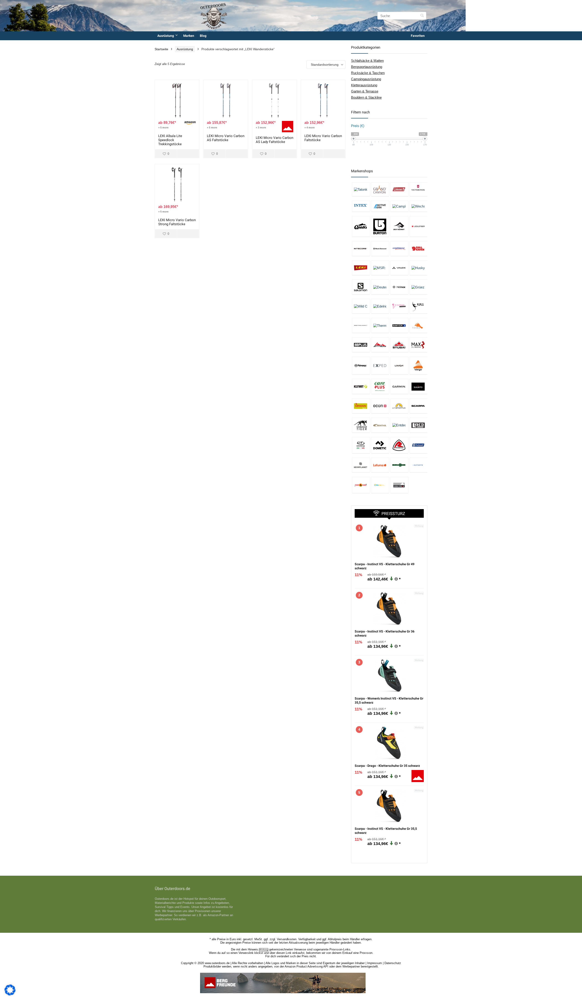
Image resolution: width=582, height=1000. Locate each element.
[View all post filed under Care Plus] (380, 386)
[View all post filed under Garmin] (399, 386)
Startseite (161, 49)
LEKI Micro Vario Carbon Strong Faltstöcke (177, 222)
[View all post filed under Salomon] (361, 287)
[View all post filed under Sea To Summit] (399, 226)
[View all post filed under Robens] (399, 445)
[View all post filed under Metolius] (361, 325)
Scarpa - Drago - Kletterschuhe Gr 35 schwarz (387, 766)
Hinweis (253, 949)
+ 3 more (261, 127)
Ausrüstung (165, 36)
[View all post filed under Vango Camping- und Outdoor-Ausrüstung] (418, 366)
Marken (188, 36)
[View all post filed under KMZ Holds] (418, 306)
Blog (203, 36)
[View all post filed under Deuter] (380, 287)
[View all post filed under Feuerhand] (361, 485)
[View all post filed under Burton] (380, 226)
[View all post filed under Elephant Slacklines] (399, 306)
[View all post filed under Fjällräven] (418, 248)
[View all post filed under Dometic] (380, 445)
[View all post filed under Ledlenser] (418, 226)
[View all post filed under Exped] (380, 366)
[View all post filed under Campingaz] (399, 248)
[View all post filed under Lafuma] (380, 465)
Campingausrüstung (366, 79)
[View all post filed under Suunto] (418, 386)
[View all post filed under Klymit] (361, 386)
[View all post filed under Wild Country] (361, 306)
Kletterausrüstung (364, 85)
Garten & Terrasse (364, 91)
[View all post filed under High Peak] (399, 485)
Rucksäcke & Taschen (368, 73)
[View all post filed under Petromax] (361, 366)
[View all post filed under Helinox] (399, 287)
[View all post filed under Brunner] (399, 465)
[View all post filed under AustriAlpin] (380, 344)
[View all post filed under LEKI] (361, 267)
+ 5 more (163, 127)
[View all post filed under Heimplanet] (361, 465)
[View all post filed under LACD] (418, 425)
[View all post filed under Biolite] (380, 485)
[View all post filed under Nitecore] (361, 248)
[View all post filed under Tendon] (361, 405)
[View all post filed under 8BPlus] (361, 344)
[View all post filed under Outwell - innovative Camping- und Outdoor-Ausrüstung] (418, 445)
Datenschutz (392, 963)
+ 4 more (309, 127)
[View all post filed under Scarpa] (418, 405)
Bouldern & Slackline (366, 97)
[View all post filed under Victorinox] (418, 189)
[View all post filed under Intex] (361, 206)
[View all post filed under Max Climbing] (418, 344)
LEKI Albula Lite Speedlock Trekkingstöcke (170, 140)
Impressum (374, 963)
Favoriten (418, 36)
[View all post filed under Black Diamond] (380, 248)
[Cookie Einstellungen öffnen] (10, 994)
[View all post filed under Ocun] (380, 405)
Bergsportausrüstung (366, 67)
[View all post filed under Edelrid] (380, 306)
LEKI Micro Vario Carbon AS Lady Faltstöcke (274, 140)
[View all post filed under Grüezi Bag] (418, 287)
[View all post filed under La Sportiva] (399, 405)
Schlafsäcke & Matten (367, 60)
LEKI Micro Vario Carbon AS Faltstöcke (225, 138)
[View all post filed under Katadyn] (418, 465)
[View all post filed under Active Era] (380, 206)
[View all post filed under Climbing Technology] (361, 445)
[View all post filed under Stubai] (399, 344)
